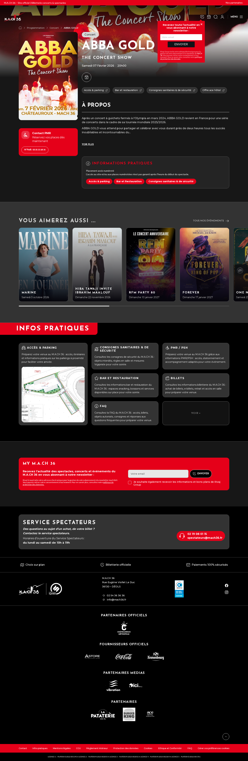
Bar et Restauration (129, 181)
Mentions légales (62, 748)
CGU (78, 748)
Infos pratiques (40, 748)
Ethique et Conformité (170, 748)
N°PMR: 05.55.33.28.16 (35, 150)
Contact (23, 748)
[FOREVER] (204, 265)
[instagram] (226, 592)
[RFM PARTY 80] (150, 265)
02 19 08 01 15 (197, 534)
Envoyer (181, 44)
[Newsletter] (202, 17)
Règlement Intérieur (97, 748)
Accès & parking (99, 181)
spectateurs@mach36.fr (204, 537)
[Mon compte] (222, 17)
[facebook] (226, 585)
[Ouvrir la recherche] (215, 17)
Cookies (148, 748)
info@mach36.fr (116, 599)
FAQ (190, 748)
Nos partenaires (234, 2)
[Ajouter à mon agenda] (86, 77)
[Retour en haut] (226, 736)
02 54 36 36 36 (116, 595)
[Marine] (43, 265)
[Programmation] (209, 17)
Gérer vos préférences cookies (213, 748)
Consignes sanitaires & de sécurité (171, 181)
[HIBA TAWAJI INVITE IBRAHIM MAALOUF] (97, 265)
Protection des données (125, 748)
